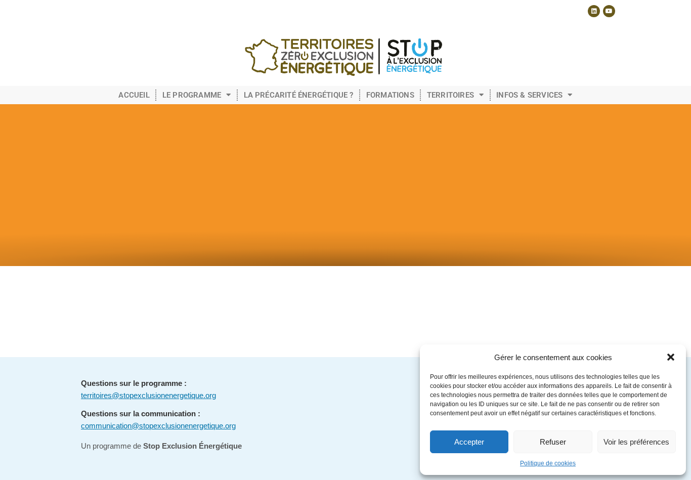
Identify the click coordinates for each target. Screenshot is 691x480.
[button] (671, 357)
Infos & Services (529, 95)
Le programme (191, 95)
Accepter (469, 442)
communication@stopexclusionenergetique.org (158, 425)
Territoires (450, 95)
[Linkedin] (594, 11)
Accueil (133, 95)
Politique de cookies (548, 463)
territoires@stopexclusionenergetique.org (148, 395)
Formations (390, 95)
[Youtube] (609, 11)
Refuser (553, 442)
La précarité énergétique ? (299, 95)
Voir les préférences (636, 442)
